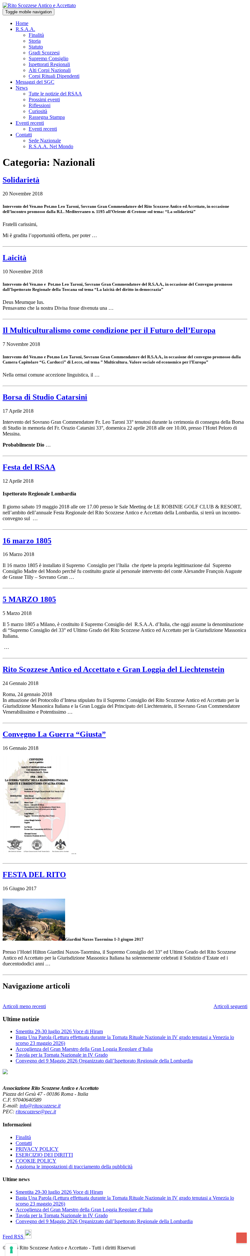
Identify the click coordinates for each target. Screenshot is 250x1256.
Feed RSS (14, 1236)
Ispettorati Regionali (49, 64)
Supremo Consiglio (48, 58)
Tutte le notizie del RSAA (55, 93)
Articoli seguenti (230, 1006)
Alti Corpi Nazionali (50, 70)
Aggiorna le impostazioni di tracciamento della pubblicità (74, 1166)
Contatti (24, 134)
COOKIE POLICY (36, 1160)
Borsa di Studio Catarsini (45, 397)
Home (22, 23)
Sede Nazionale (45, 140)
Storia (35, 41)
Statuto (36, 47)
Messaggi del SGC (35, 82)
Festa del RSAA (29, 467)
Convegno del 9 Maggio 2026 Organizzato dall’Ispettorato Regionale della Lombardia (104, 1060)
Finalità (36, 35)
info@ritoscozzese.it (40, 1105)
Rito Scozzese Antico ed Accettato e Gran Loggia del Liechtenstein (113, 669)
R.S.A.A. (25, 29)
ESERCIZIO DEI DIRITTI (44, 1155)
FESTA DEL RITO (34, 874)
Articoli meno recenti (24, 1006)
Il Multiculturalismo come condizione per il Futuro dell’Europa (109, 330)
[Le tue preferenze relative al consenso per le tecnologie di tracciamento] (11, 1250)
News (22, 88)
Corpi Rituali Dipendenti (54, 76)
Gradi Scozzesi (44, 52)
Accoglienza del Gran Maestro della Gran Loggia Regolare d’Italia (84, 1049)
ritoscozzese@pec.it (36, 1111)
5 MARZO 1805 (29, 599)
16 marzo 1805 (27, 540)
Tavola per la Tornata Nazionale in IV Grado (62, 1055)
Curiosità (38, 111)
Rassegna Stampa (47, 117)
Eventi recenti (30, 123)
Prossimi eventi (44, 99)
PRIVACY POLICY (37, 1149)
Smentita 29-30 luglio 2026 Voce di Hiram (59, 1031)
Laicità (14, 257)
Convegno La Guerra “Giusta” (54, 734)
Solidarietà (21, 180)
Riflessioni (39, 105)
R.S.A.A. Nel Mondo (51, 146)
